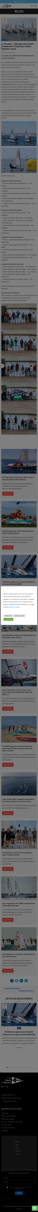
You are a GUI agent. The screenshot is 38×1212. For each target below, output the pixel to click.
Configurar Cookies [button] (19, 615)
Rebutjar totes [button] (8, 615)
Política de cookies (14, 607)
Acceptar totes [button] (8, 619)
